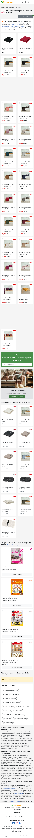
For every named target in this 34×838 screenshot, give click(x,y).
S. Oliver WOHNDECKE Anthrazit (7, 443)
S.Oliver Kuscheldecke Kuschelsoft (7, 488)
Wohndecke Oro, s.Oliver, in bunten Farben (13, 26)
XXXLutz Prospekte (17, 636)
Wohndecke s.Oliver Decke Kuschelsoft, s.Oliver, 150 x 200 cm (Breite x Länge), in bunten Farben (7, 345)
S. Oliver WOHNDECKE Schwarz (7, 49)
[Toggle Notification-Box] (23, 2)
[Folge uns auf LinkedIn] (13, 823)
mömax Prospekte (17, 574)
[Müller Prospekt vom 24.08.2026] (17, 587)
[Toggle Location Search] (28, 2)
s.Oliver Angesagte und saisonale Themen (13, 714)
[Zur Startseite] (7, 2)
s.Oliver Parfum (7, 718)
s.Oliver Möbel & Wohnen (9, 698)
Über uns (7, 807)
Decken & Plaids (15, 24)
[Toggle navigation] (31, 2)
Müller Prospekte (17, 605)
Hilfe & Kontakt (17, 809)
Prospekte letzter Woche (12, 816)
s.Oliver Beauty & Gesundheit (10, 690)
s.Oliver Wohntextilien (23, 706)
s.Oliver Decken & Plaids (20, 718)
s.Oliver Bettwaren (8, 722)
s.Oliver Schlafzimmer (8, 706)
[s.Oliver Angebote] (3, 11)
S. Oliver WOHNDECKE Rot (25, 48)
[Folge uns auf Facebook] (20, 823)
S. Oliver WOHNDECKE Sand (24, 443)
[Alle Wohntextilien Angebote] (17, 378)
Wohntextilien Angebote (9, 788)
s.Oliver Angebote (18, 793)
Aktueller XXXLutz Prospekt (10, 629)
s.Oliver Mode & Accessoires (10, 694)
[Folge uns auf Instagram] (17, 823)
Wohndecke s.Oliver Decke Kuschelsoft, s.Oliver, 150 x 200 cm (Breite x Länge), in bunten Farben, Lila (7, 299)
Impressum (18, 807)
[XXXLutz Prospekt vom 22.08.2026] (17, 618)
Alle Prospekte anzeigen (13, 545)
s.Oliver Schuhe (7, 710)
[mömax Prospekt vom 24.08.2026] (17, 556)
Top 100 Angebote (23, 816)
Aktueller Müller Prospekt (9, 598)
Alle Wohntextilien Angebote (17, 396)
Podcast (13, 807)
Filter (26, 16)
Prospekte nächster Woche (20, 815)
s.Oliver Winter (18, 710)
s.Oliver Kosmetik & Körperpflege (11, 702)
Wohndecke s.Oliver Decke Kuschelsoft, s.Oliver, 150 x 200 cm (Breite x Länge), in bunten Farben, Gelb (24, 299)
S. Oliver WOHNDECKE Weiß (7, 420)
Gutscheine (10, 815)
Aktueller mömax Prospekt (9, 567)
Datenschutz (25, 807)
